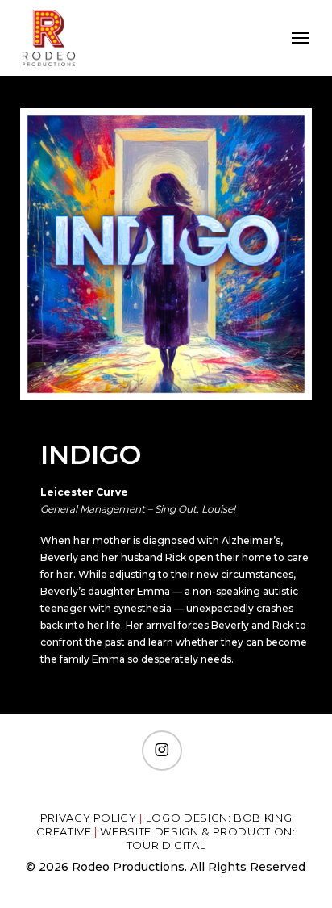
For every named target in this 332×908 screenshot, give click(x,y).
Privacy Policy (88, 817)
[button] (300, 38)
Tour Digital (166, 845)
